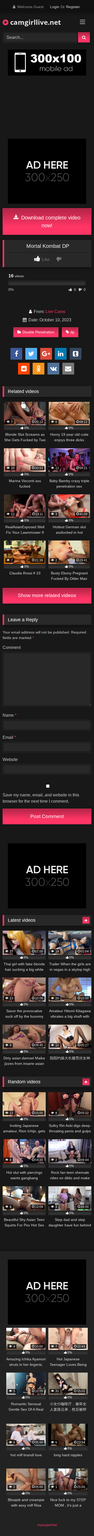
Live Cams (55, 311)
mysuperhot (47, 1525)
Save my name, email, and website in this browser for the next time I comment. (41, 798)
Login (54, 7)
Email (9, 737)
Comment (12, 647)
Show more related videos (47, 595)
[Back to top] (78, 1520)
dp (72, 332)
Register (73, 7)
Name (9, 715)
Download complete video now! (50, 221)
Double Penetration (38, 332)
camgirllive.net (34, 22)
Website (10, 759)
